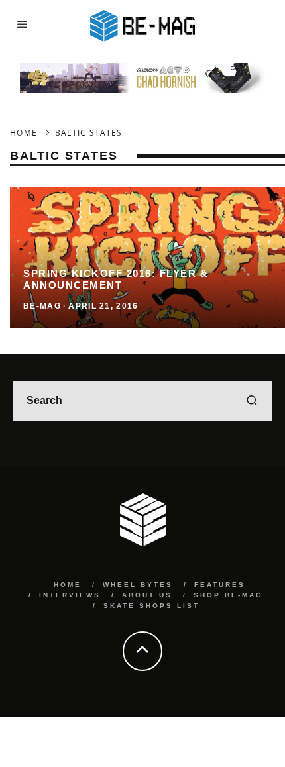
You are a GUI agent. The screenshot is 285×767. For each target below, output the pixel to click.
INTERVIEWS (70, 595)
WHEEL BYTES (138, 584)
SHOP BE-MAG (228, 595)
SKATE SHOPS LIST (151, 605)
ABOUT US (147, 595)
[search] (252, 401)
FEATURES (219, 584)
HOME (68, 584)
